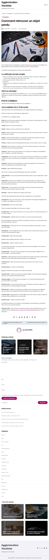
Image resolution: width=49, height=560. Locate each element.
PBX (2, 479)
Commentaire (4, 362)
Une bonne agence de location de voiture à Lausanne (12, 422)
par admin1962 (7, 28)
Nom (2, 379)
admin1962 (28, 330)
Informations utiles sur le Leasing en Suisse (10, 415)
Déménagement (4, 455)
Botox (2, 438)
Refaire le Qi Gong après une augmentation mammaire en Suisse (14, 419)
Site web (3, 389)
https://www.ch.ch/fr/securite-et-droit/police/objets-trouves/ (25, 310)
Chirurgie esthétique (5, 448)
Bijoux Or (3, 434)
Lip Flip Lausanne (40, 349)
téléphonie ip (4, 482)
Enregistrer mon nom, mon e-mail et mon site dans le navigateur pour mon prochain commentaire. (22, 395)
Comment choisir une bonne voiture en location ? (24, 349)
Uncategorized (5, 17)
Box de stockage (4, 441)
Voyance (3, 492)
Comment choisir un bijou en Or (8, 412)
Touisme (3, 485)
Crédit (2, 451)
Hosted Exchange (5, 462)
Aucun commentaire (22, 28)
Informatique (4, 468)
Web (2, 496)
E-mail (3, 384)
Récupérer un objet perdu (32, 65)
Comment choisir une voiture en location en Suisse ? (12, 425)
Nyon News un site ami (36, 557)
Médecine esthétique (5, 475)
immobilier (3, 465)
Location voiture (4, 472)
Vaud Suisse (27, 557)
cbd (2, 445)
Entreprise (3, 458)
